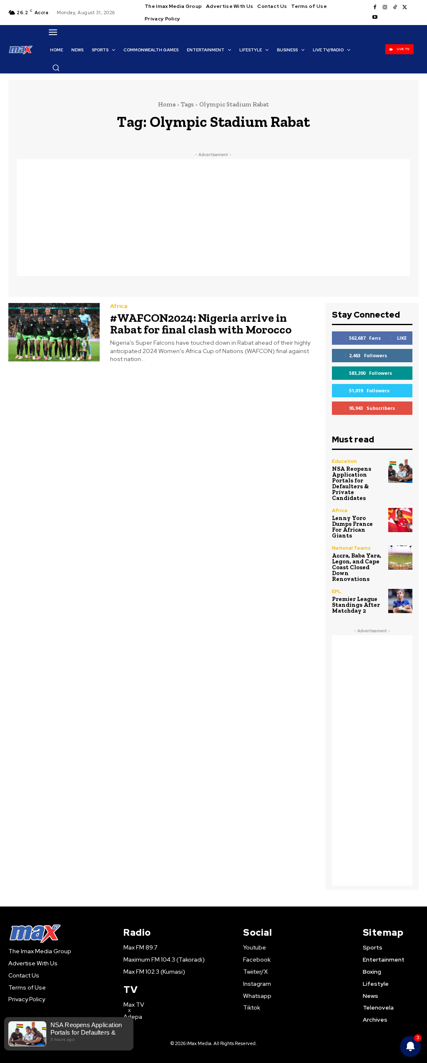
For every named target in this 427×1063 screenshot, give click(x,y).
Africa (118, 306)
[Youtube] (375, 18)
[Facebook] (375, 8)
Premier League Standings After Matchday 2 (356, 605)
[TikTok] (395, 8)
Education (344, 461)
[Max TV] (20, 49)
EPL (336, 591)
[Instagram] (385, 8)
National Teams (351, 547)
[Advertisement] (213, 217)
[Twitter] (405, 8)
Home (167, 104)
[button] (56, 67)
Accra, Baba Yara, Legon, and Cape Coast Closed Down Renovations (356, 567)
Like (402, 338)
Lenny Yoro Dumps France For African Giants (352, 527)
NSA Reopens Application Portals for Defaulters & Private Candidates (351, 483)
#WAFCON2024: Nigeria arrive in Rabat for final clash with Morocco (200, 323)
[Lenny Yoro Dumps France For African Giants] (400, 520)
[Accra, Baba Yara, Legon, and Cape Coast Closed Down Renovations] (400, 557)
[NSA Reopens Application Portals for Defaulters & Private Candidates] (400, 471)
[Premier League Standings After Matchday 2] (400, 601)
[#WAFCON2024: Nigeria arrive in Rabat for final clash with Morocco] (54, 332)
